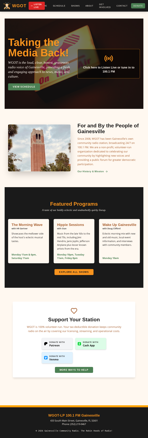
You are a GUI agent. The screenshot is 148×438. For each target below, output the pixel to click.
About (89, 6)
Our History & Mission (90, 171)
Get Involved (105, 5)
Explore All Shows (74, 272)
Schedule (59, 6)
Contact (122, 6)
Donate (138, 6)
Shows (75, 6)
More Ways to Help (74, 370)
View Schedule (24, 87)
